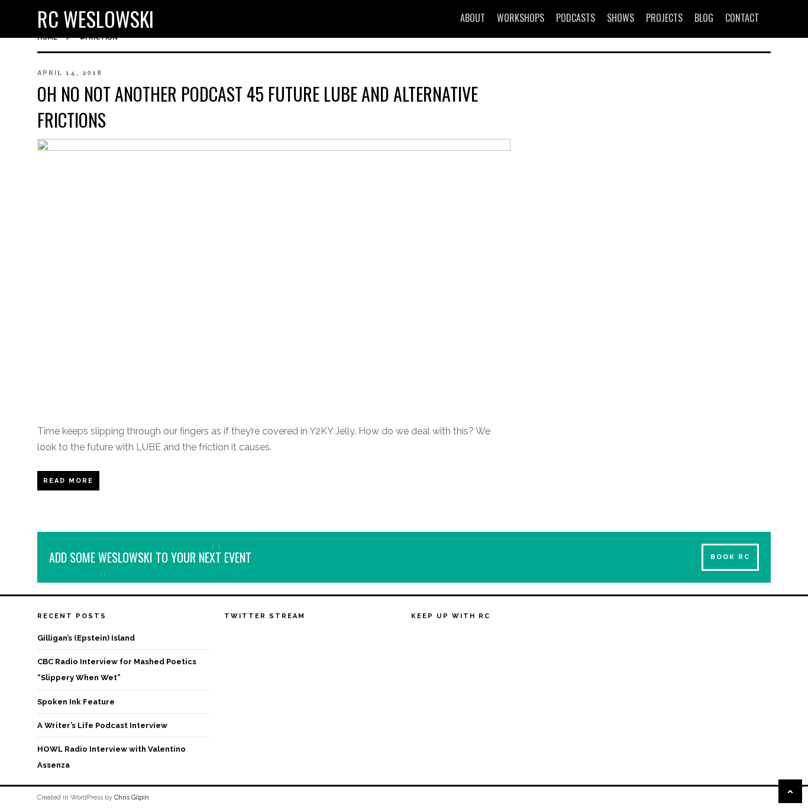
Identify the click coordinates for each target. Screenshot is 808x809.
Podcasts (575, 18)
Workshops (520, 18)
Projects (664, 18)
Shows (620, 18)
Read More (68, 481)
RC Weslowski (95, 19)
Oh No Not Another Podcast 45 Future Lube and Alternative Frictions (257, 106)
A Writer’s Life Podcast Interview (102, 725)
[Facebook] (420, 639)
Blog (703, 18)
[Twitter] (442, 639)
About (472, 18)
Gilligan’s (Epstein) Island (86, 637)
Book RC (730, 557)
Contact (742, 18)
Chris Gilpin (131, 797)
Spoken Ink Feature (76, 701)
